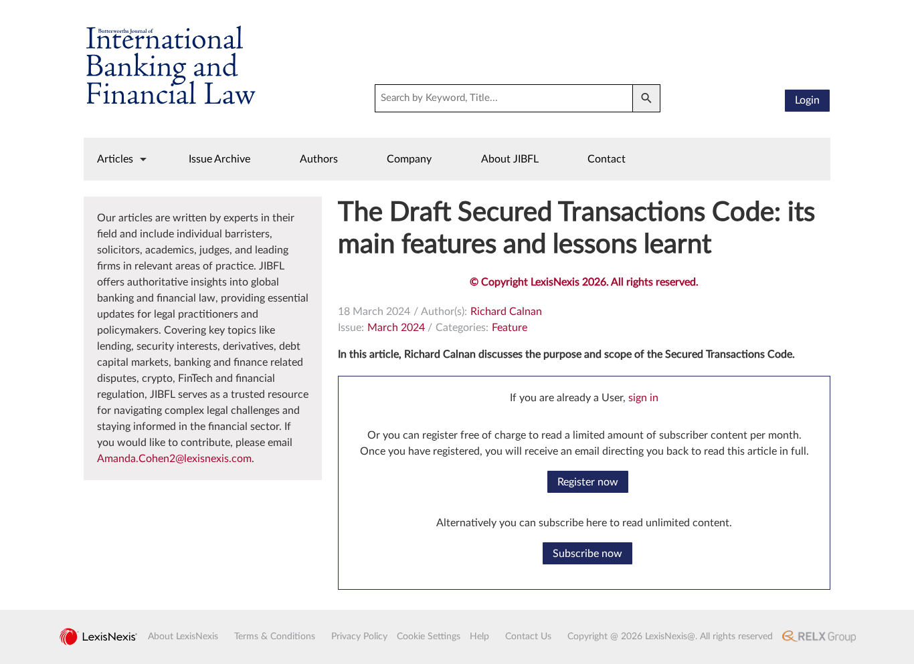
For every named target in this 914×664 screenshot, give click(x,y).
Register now (587, 482)
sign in (643, 398)
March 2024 (396, 327)
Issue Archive (219, 159)
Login (807, 100)
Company (409, 159)
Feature (509, 327)
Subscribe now (587, 553)
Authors (319, 159)
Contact (606, 159)
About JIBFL (510, 159)
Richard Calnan (506, 311)
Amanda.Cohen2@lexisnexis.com (174, 458)
